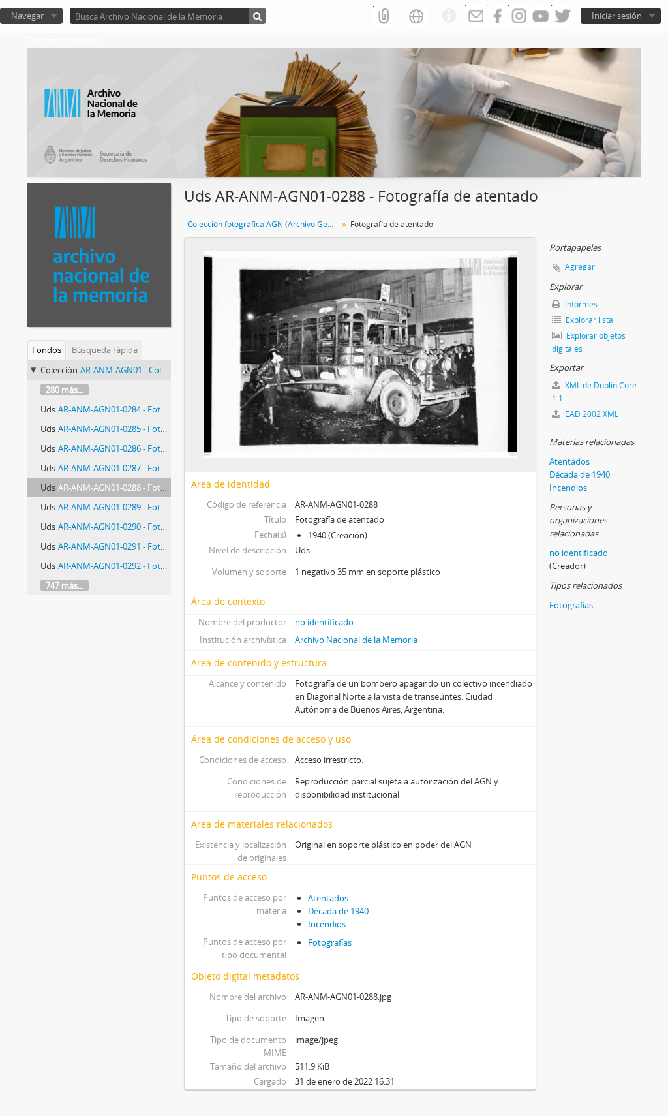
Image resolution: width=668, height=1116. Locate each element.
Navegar (27, 16)
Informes (580, 304)
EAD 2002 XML (590, 414)
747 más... (65, 585)
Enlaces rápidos (449, 16)
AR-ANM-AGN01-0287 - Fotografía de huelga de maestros (167, 468)
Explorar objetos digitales (589, 342)
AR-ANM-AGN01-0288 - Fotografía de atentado (147, 487)
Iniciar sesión (617, 16)
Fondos (46, 350)
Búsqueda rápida (105, 350)
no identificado (324, 622)
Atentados (328, 898)
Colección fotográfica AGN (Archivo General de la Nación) (264, 224)
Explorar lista (588, 320)
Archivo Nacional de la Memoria (356, 639)
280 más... (65, 389)
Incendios (327, 924)
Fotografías (330, 942)
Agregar (580, 266)
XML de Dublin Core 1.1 (594, 392)
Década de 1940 (338, 911)
